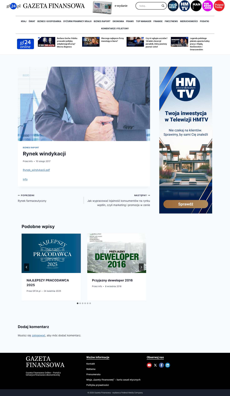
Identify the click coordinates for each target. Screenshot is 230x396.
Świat (32, 21)
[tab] (77, 303)
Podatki (204, 21)
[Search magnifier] (163, 6)
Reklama (90, 369)
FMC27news (171, 21)
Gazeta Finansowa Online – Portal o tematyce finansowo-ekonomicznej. (43, 373)
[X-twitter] (155, 365)
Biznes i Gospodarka (49, 21)
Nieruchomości (189, 21)
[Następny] (141, 267)
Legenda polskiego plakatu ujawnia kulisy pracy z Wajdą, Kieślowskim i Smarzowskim (200, 44)
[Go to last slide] (26, 267)
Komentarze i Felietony (115, 28)
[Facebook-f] (161, 365)
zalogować (38, 335)
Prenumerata (93, 374)
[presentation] (51, 253)
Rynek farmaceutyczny (32, 198)
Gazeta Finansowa (45, 362)
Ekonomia (118, 21)
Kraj (23, 21)
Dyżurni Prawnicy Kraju (77, 21)
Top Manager (143, 21)
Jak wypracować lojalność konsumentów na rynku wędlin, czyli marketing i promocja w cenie (118, 200)
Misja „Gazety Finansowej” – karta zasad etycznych (113, 379)
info (31, 161)
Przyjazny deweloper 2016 (112, 280)
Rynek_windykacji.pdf (36, 170)
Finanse (158, 21)
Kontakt (90, 363)
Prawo (130, 21)
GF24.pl (37, 291)
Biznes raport (102, 21)
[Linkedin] (167, 365)
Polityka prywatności (97, 384)
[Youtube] (149, 365)
